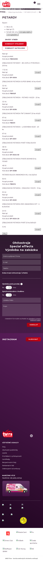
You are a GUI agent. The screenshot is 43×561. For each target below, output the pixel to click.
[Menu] (39, 3)
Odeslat (34, 325)
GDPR (4, 453)
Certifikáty (6, 459)
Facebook (24, 435)
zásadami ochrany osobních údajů (35, 319)
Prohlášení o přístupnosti (12, 456)
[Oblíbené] (29, 4)
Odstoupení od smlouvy (11, 469)
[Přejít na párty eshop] (15, 488)
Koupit (37, 229)
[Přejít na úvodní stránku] (6, 4)
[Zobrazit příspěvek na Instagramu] (14, 349)
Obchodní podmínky (10, 450)
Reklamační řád (8, 465)
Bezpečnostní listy (9, 462)
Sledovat (33, 339)
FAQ (3, 447)
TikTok (38, 435)
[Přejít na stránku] (5, 515)
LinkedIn (31, 435)
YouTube (35, 435)
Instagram (27, 435)
